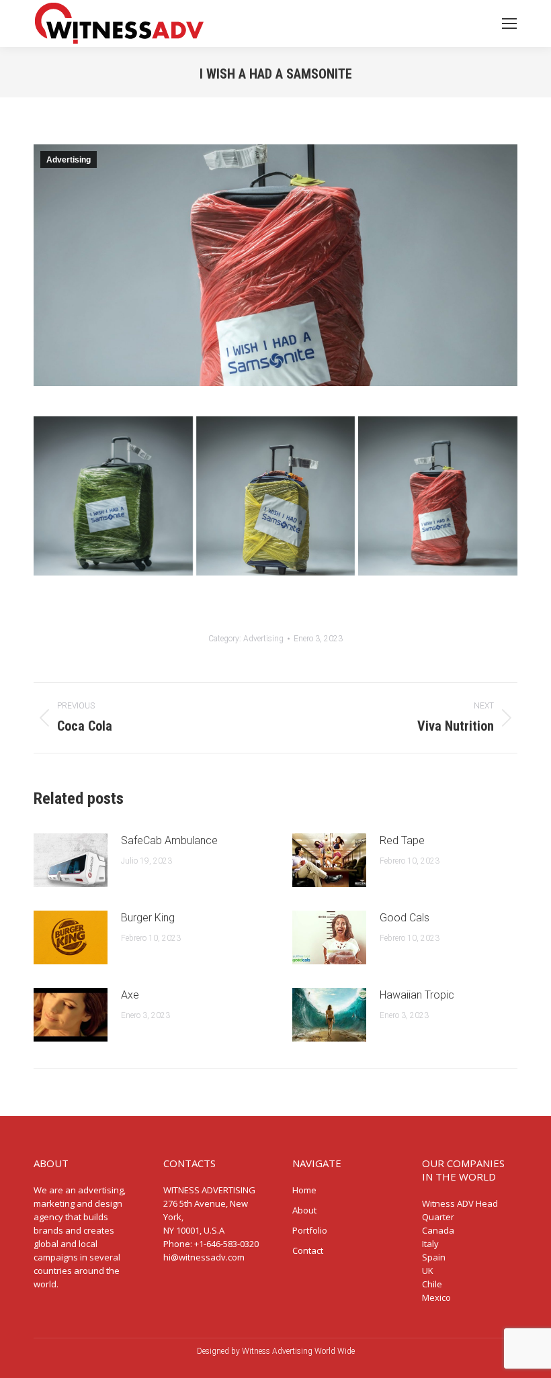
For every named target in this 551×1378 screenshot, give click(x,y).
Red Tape (402, 840)
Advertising (68, 160)
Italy (430, 1244)
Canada (438, 1230)
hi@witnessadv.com (204, 1257)
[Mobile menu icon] (509, 23)
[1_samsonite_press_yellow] (275, 496)
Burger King (148, 917)
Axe (130, 995)
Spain (434, 1257)
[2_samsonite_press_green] (113, 496)
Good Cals (404, 917)
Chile (432, 1284)
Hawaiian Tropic (417, 995)
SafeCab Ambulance (169, 840)
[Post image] (71, 860)
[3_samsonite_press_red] (437, 496)
